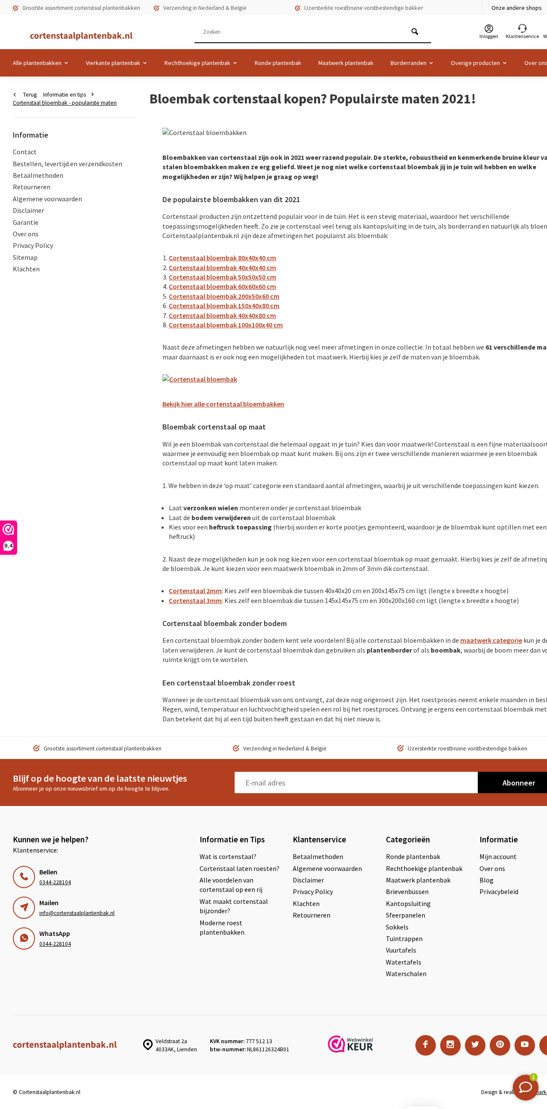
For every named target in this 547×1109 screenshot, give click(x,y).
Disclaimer (28, 210)
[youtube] (525, 1045)
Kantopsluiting (408, 903)
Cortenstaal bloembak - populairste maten (65, 102)
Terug (30, 94)
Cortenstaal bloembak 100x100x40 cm (226, 325)
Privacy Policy (33, 245)
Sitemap (25, 257)
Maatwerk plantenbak (345, 63)
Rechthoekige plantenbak (197, 63)
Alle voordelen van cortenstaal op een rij (231, 885)
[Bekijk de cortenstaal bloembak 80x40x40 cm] (199, 381)
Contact (25, 151)
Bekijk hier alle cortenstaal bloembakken (223, 404)
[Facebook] (425, 1045)
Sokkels (397, 927)
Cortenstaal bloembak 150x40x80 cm (224, 305)
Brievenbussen (407, 891)
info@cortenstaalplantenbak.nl (77, 913)
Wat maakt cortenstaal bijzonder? (234, 906)
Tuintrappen (404, 938)
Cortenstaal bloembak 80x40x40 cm (222, 257)
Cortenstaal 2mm (195, 590)
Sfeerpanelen (405, 915)
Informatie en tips (64, 94)
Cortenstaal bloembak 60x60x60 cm (222, 286)
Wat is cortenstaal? (228, 856)
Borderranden (408, 63)
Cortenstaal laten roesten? (239, 868)
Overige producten (475, 63)
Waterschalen (406, 973)
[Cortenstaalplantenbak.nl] (77, 36)
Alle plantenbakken (37, 63)
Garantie (25, 222)
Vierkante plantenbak (113, 63)
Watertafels (403, 962)
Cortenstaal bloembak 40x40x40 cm (222, 267)
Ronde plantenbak (278, 63)
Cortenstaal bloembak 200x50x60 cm (224, 296)
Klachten (26, 269)
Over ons (25, 233)
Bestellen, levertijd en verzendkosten (67, 163)
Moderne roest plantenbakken (222, 927)
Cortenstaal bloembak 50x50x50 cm (222, 277)
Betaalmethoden (38, 175)
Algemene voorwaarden (47, 198)
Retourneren (31, 186)
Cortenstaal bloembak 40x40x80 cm (222, 315)
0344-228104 (55, 882)
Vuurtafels (401, 950)
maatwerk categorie (491, 640)
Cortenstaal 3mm (195, 600)
